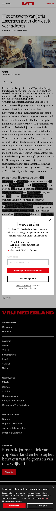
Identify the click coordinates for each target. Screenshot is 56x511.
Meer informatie (23, 285)
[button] (28, 501)
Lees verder (46, 498)
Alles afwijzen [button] (40, 506)
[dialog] (28, 498)
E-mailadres (12, 257)
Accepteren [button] (14, 506)
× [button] (53, 487)
